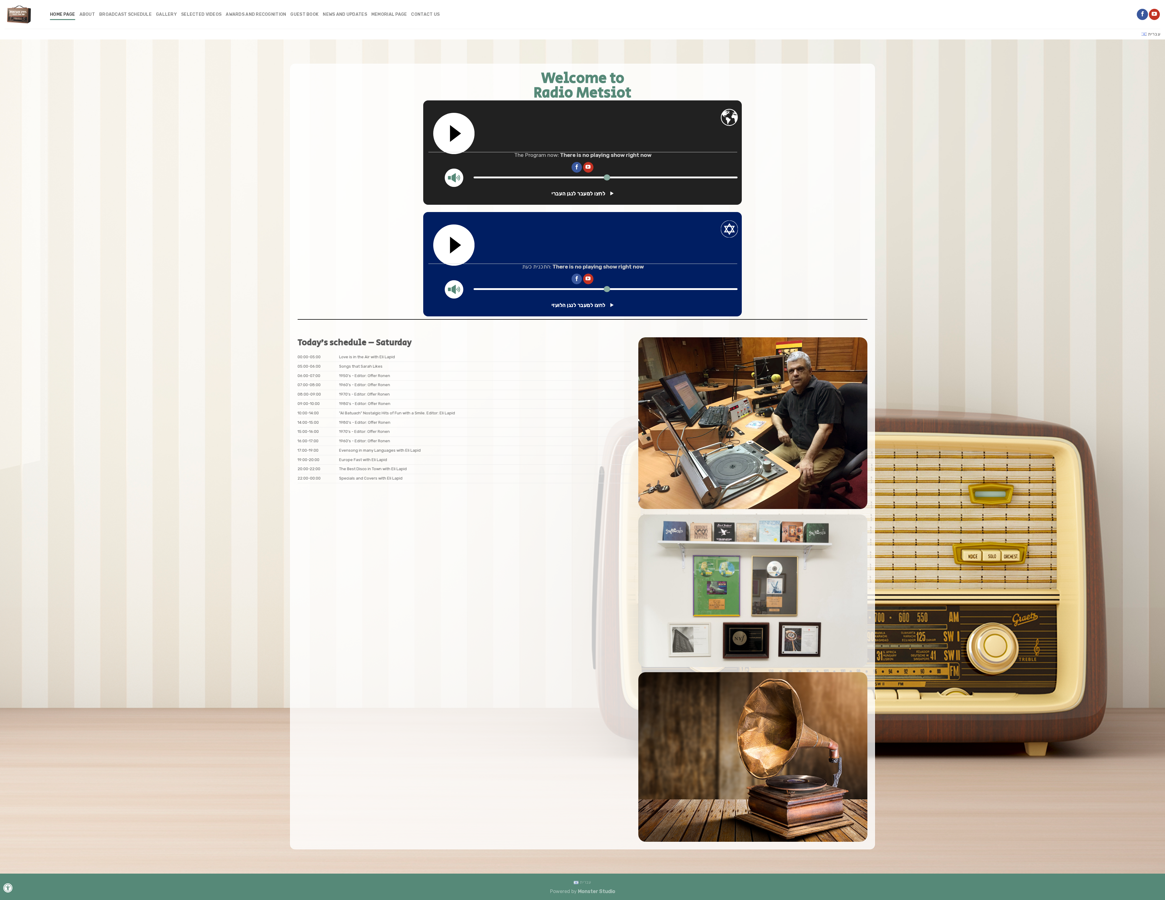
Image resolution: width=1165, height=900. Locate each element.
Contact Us (425, 14)
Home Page (62, 14)
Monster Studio (596, 891)
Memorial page (389, 14)
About (87, 14)
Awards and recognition (256, 14)
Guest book (304, 14)
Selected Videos (201, 14)
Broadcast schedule (125, 14)
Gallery (166, 14)
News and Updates (345, 14)
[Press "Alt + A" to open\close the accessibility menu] (8, 888)
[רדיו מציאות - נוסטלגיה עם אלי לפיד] (23, 14)
